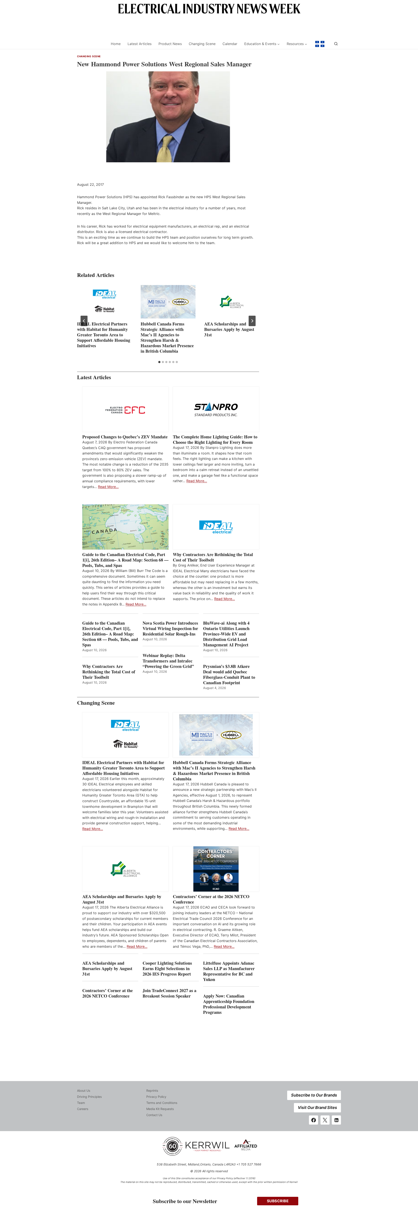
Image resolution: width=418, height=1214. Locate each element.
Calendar (229, 44)
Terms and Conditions (161, 1103)
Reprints (152, 1090)
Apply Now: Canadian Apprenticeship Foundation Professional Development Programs (228, 1004)
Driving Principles (89, 1096)
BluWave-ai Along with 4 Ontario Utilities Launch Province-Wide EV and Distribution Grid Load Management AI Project (226, 633)
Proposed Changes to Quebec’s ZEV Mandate (125, 436)
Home (116, 44)
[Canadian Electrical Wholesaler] (91, 44)
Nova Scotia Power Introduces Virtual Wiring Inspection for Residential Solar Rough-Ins (170, 628)
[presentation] (104, 301)
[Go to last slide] (84, 321)
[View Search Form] (336, 44)
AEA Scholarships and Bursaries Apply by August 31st (229, 329)
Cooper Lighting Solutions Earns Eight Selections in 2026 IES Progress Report (167, 968)
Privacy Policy (156, 1096)
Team (81, 1103)
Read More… (108, 487)
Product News (170, 44)
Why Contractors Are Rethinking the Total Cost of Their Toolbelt (213, 557)
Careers (82, 1109)
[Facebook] (313, 1120)
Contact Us (154, 1115)
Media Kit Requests (160, 1109)
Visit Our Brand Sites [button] (317, 1107)
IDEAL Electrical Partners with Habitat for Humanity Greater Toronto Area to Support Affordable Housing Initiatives (103, 335)
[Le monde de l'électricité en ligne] (319, 44)
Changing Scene (202, 44)
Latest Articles (140, 44)
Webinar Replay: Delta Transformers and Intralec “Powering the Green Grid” (168, 661)
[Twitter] (325, 1120)
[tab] (159, 362)
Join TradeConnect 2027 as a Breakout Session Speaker (169, 993)
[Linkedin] (336, 1120)
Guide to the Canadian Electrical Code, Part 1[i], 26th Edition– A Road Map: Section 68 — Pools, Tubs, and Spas (125, 560)
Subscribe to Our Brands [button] (314, 1095)
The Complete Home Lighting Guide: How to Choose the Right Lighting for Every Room (215, 439)
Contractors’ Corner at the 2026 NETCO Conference (211, 899)
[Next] (252, 321)
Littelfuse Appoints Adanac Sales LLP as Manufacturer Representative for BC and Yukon (229, 971)
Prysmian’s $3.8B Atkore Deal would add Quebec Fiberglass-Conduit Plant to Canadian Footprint (229, 674)
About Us (83, 1090)
